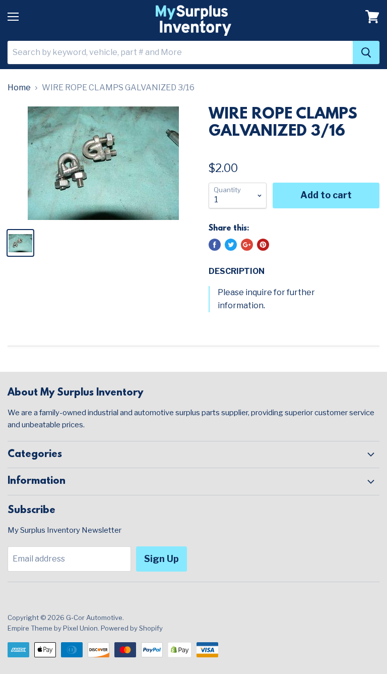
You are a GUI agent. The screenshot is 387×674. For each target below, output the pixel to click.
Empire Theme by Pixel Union (53, 628)
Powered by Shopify (132, 628)
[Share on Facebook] (215, 245)
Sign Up (161, 558)
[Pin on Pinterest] (263, 245)
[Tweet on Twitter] (231, 245)
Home (19, 87)
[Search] (366, 52)
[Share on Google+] (247, 245)
